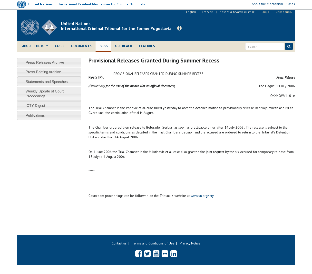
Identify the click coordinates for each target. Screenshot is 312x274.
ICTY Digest (35, 105)
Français (208, 12)
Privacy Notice (190, 243)
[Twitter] (147, 253)
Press (103, 46)
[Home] (41, 27)
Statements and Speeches (47, 82)
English (191, 12)
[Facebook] (138, 253)
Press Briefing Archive (43, 72)
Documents (81, 46)
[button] (179, 28)
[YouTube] (156, 253)
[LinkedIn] (173, 253)
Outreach (123, 46)
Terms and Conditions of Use (153, 243)
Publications (35, 115)
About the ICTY (35, 46)
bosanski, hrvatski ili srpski (237, 12)
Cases (59, 46)
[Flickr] (165, 253)
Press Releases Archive (45, 62)
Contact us (119, 243)
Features (147, 46)
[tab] (49, 62)
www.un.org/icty (202, 195)
